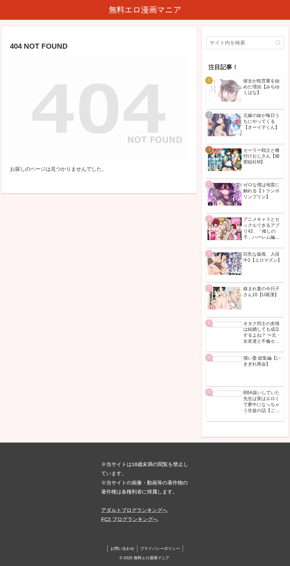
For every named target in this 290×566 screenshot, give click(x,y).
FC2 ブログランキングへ (129, 519)
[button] (278, 42)
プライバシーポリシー (160, 548)
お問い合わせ (122, 548)
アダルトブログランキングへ (134, 510)
